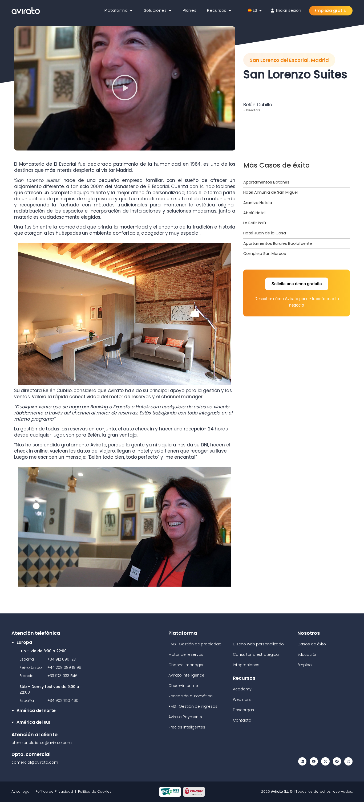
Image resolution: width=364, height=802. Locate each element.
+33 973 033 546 (62, 675)
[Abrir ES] (260, 10)
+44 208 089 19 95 (64, 667)
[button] (124, 88)
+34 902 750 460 (62, 700)
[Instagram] (348, 761)
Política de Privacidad (54, 791)
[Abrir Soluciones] (170, 10)
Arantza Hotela (257, 202)
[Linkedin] (302, 761)
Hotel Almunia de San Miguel (270, 192)
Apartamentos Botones (266, 182)
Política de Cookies (94, 791)
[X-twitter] (325, 761)
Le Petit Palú (254, 223)
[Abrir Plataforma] (131, 10)
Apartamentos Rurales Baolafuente (277, 243)
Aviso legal (22, 791)
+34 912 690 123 (61, 659)
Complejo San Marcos (264, 253)
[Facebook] (337, 761)
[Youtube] (314, 761)
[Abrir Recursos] (230, 10)
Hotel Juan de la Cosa (264, 233)
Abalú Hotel (254, 212)
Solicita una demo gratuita (297, 283)
